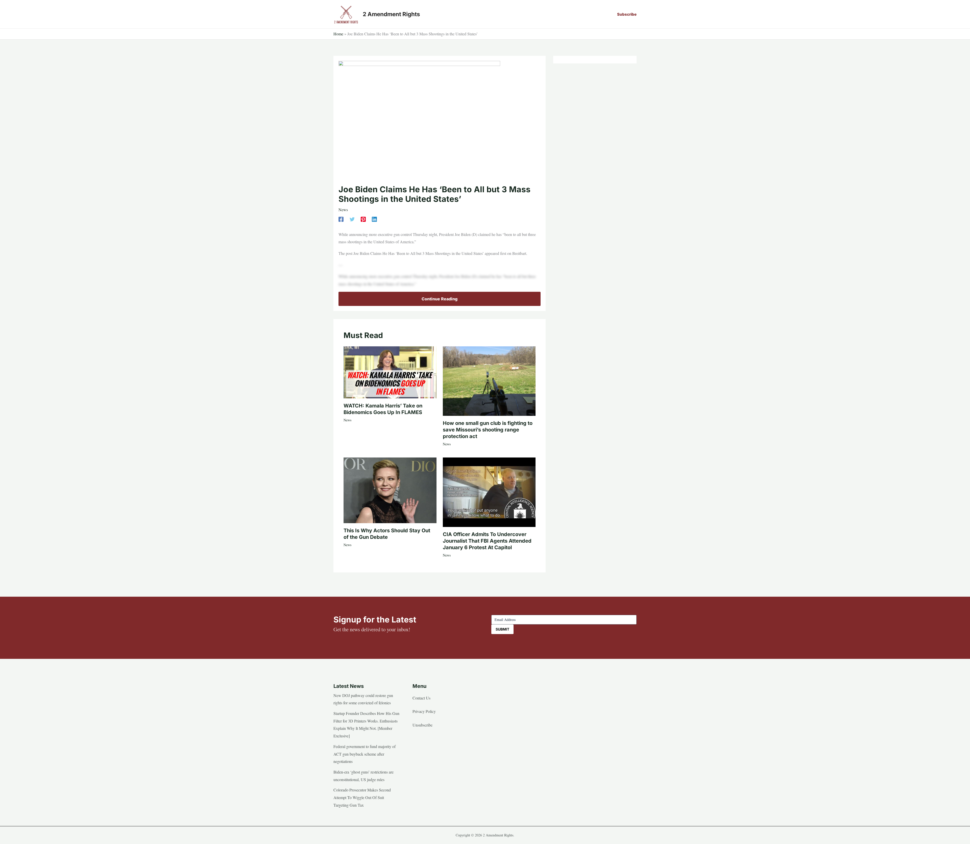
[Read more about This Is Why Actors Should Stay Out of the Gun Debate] (390, 489)
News (343, 209)
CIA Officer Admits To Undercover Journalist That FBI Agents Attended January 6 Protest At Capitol (487, 540)
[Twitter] (352, 219)
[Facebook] (341, 219)
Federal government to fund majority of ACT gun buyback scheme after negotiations (364, 754)
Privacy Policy (424, 711)
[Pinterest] (363, 219)
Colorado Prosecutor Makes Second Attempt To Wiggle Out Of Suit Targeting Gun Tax (362, 797)
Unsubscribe (422, 725)
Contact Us (421, 698)
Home (338, 33)
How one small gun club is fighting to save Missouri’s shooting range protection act (487, 429)
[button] (627, 14)
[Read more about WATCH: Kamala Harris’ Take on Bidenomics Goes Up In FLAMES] (390, 371)
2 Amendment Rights (391, 14)
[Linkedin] (374, 219)
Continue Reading (439, 298)
